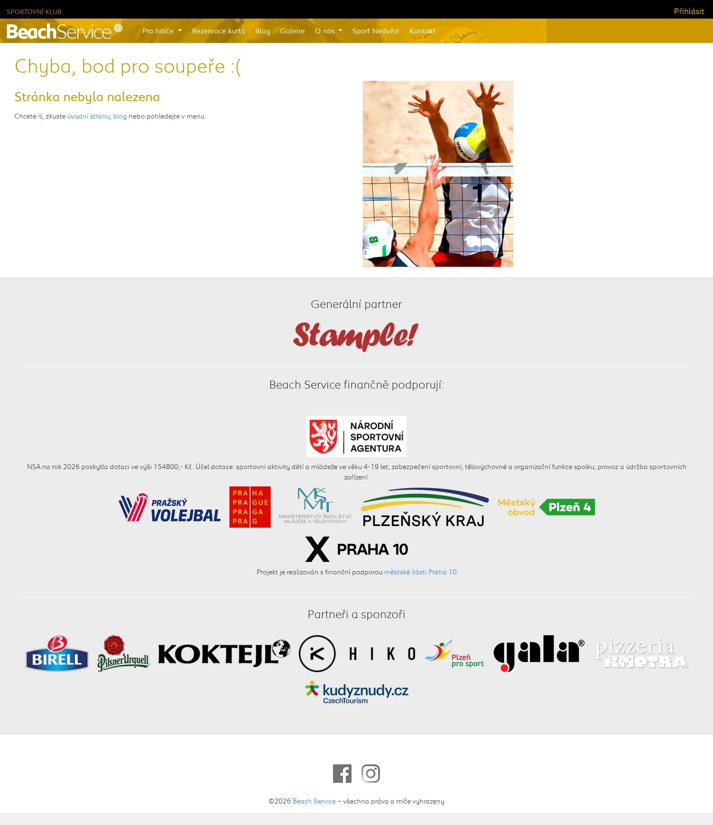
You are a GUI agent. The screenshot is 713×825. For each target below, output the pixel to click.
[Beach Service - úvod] (65, 31)
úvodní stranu (88, 115)
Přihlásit (689, 10)
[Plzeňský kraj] (425, 505)
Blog (262, 31)
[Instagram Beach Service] (370, 773)
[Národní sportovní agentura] (356, 434)
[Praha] (250, 505)
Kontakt (422, 31)
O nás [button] (326, 31)
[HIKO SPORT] (357, 652)
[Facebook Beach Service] (342, 773)
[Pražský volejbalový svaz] (169, 505)
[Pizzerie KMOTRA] (640, 652)
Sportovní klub (34, 11)
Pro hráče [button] (159, 31)
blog (120, 115)
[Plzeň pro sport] (454, 652)
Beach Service (314, 800)
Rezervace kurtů (218, 31)
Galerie (292, 31)
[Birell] (57, 652)
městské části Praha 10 (420, 571)
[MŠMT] (315, 505)
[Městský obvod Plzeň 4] (547, 505)
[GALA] (539, 652)
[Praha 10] (356, 547)
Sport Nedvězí (375, 31)
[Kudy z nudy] (356, 690)
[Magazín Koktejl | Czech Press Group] (224, 652)
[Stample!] (356, 335)
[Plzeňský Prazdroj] (123, 652)
